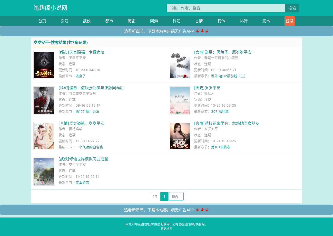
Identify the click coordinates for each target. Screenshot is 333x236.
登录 (290, 21)
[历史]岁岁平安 (207, 87)
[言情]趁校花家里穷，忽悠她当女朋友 (226, 123)
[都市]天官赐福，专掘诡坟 (81, 52)
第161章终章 (220, 147)
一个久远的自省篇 (89, 147)
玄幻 (64, 21)
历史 (132, 21)
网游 (154, 21)
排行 (244, 21)
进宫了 (81, 76)
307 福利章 (220, 111)
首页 (42, 21)
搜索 (292, 8)
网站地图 (166, 229)
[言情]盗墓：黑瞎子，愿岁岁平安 (223, 52)
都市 (109, 21)
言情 (199, 21)
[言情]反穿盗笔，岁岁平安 (81, 123)
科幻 (176, 21)
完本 (266, 21)
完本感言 (82, 182)
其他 (221, 21)
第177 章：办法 (87, 111)
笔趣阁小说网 (50, 7)
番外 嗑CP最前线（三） (229, 76)
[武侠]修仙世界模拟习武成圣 (83, 158)
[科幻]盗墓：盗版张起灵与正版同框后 (91, 87)
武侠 (87, 21)
